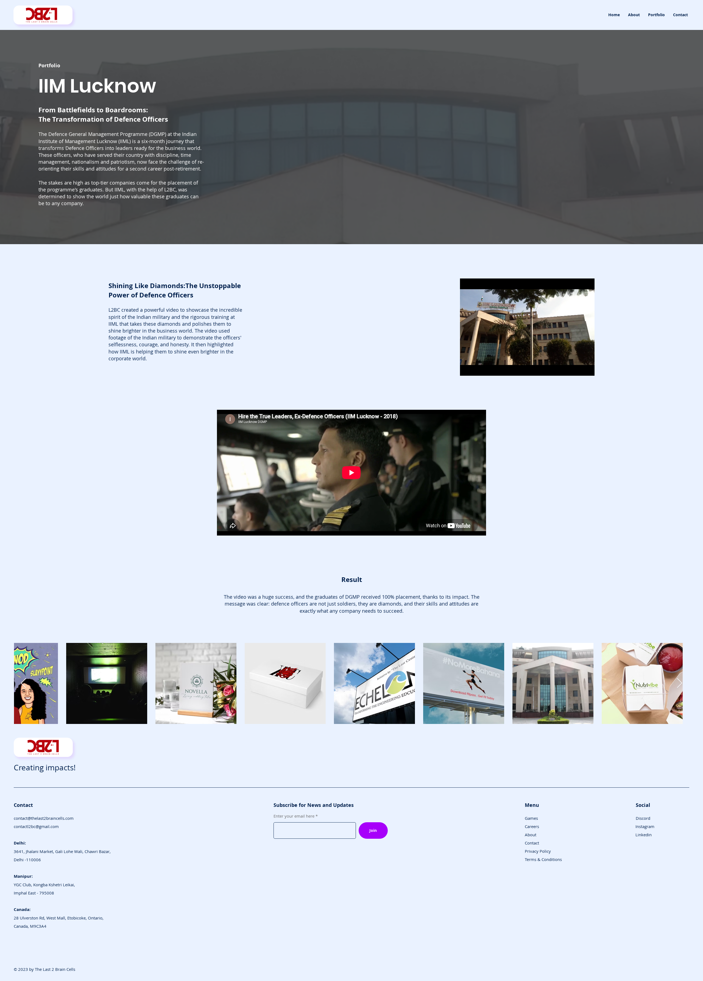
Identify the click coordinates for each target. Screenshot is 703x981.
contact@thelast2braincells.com (44, 818)
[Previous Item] (23, 683)
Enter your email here (294, 816)
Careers (532, 826)
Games (531, 818)
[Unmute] (476, 368)
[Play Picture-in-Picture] (577, 368)
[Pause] (467, 368)
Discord (643, 818)
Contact (532, 843)
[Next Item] (679, 683)
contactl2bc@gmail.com (36, 826)
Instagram (644, 826)
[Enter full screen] (587, 368)
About (530, 834)
